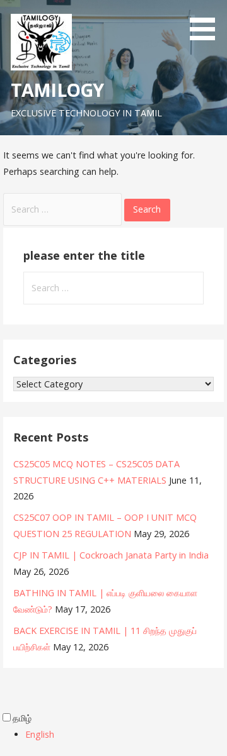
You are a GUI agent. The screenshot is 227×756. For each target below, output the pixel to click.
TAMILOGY (57, 89)
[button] (207, 22)
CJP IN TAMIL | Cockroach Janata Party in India (111, 555)
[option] (126, 734)
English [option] (39, 734)
